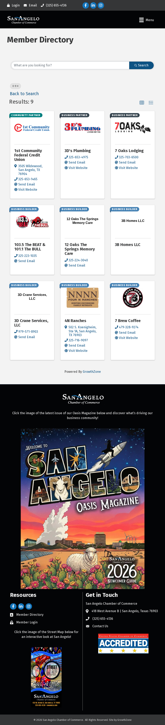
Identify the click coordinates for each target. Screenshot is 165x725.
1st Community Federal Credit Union (28, 155)
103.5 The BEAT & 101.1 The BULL (29, 246)
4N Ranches (75, 320)
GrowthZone (92, 372)
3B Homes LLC (127, 244)
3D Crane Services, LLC (31, 322)
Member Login (27, 622)
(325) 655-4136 (102, 619)
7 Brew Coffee (128, 320)
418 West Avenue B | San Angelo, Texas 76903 (125, 611)
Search (143, 65)
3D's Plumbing (78, 150)
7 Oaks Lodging (129, 150)
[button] (142, 103)
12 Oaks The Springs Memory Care (80, 249)
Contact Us (100, 626)
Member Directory (29, 615)
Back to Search (24, 93)
